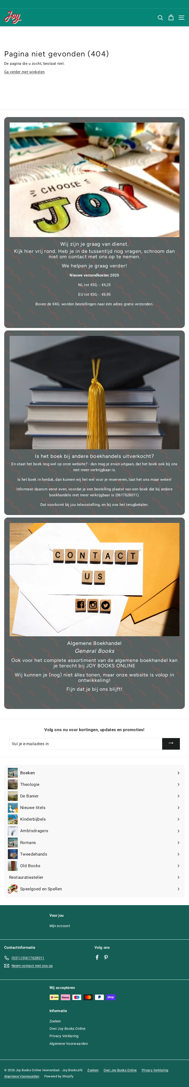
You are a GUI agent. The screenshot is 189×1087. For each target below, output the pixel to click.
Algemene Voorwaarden (68, 1044)
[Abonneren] (171, 743)
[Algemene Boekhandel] (94, 579)
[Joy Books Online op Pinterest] (106, 957)
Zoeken (55, 1021)
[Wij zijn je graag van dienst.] (94, 179)
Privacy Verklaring (64, 1036)
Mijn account (59, 926)
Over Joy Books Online (67, 1029)
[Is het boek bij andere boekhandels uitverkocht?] (94, 392)
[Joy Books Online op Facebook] (97, 957)
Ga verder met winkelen (24, 72)
